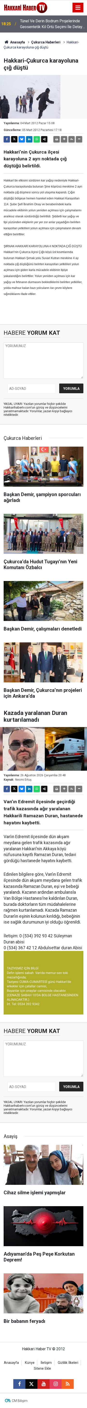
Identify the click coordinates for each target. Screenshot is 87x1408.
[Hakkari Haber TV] (26, 7)
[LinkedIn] (29, 139)
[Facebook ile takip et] (19, 1384)
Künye (30, 1363)
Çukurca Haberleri (45, 42)
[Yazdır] (56, 139)
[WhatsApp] (37, 139)
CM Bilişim (20, 1401)
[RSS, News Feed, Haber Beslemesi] (68, 1384)
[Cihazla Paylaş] (44, 139)
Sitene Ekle (42, 1369)
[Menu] (78, 7)
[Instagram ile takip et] (56, 1384)
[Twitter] (14, 139)
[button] (64, 139)
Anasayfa (17, 42)
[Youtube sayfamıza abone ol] (43, 1384)
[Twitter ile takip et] (31, 1384)
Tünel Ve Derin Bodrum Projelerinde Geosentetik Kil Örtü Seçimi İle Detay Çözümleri (51, 24)
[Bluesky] (22, 139)
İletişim (46, 1363)
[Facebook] (7, 139)
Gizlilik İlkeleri (68, 1363)
